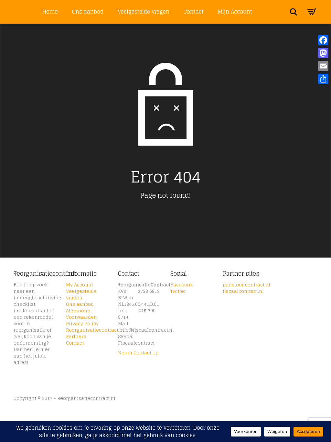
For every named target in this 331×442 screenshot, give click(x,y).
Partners (76, 336)
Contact (194, 11)
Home (50, 11)
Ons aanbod (87, 11)
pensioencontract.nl (246, 285)
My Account (79, 285)
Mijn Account (235, 11)
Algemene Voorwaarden (81, 313)
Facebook (181, 285)
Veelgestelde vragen (143, 11)
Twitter (178, 291)
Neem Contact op (138, 352)
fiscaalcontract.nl (243, 291)
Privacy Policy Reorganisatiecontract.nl (95, 326)
